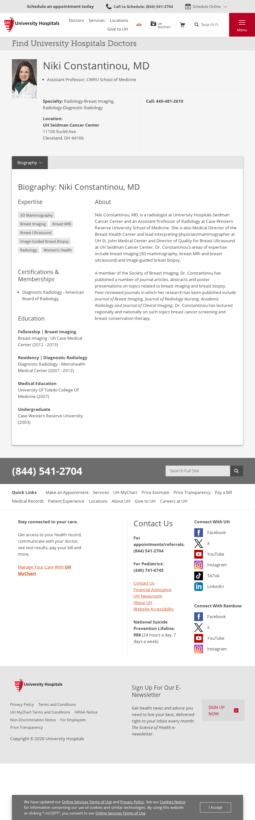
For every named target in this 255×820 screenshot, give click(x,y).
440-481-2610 (169, 101)
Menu (242, 29)
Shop (182, 24)
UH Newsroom (147, 596)
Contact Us (143, 583)
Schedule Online (207, 6)
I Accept (215, 807)
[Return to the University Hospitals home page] (31, 24)
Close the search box (226, 25)
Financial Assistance (152, 589)
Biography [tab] (27, 162)
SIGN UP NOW (216, 710)
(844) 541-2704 (47, 471)
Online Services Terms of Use (87, 801)
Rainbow (139, 24)
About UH (142, 602)
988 (137, 635)
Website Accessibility (153, 609)
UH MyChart (164, 24)
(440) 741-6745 (148, 570)
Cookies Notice (172, 801)
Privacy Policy (132, 801)
